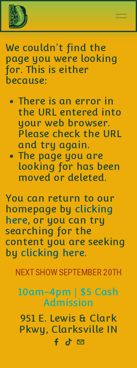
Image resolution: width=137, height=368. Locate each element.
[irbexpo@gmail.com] (80, 342)
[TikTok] (68, 342)
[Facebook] (56, 342)
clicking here (52, 252)
